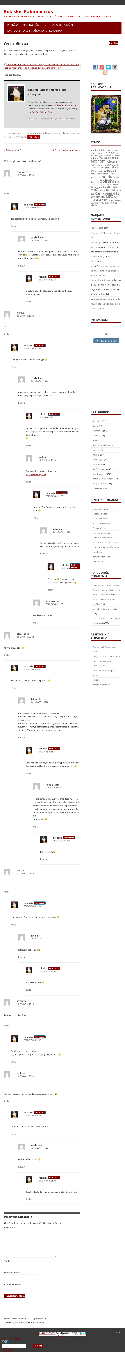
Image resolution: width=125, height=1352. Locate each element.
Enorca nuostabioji (101, 533)
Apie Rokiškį (31, 24)
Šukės (95, 679)
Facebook (45, 119)
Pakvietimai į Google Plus (104, 585)
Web (30, 119)
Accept (119, 1332)
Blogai (29, 133)
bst (92, 266)
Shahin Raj (39, 1322)
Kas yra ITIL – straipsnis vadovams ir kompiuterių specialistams (106, 661)
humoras (109, 165)
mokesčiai (95, 177)
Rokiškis (99, 190)
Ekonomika (98, 430)
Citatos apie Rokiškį (59, 24)
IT (34, 133)
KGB (92, 171)
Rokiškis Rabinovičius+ (42, 112)
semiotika (112, 193)
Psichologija (98, 459)
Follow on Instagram (108, 340)
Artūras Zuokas (98, 153)
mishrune (21, 1072)
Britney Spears (53, 133)
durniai (115, 157)
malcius (20, 312)
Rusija (99, 193)
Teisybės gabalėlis (13, 150)
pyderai (114, 184)
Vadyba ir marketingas (103, 478)
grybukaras (22, 171)
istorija (104, 167)
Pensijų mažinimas (101, 684)
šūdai (9, 137)
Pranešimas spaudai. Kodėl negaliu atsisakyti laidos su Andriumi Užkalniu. (105, 271)
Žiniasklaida (98, 488)
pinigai (96, 182)
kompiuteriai (69, 133)
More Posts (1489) (67, 119)
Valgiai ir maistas (100, 483)
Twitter (36, 119)
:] (91, 299)
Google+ (54, 119)
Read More (63, 1335)
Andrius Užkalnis (113, 150)
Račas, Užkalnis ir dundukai (66, 150)
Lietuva (110, 170)
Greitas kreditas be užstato (105, 542)
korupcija (99, 171)
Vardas (8, 1261)
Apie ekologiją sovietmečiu (105, 609)
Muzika (96, 450)
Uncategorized (99, 474)
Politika (96, 454)
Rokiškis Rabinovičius (28, 12)
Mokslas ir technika (101, 445)
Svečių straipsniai (101, 469)
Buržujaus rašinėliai (102, 523)
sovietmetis (98, 197)
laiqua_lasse (23, 633)
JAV (108, 167)
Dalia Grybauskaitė (101, 157)
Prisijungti (6, 1348)
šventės (99, 202)
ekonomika (101, 161)
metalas (114, 173)
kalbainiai (115, 167)
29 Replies (34, 137)
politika (107, 181)
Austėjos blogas (100, 513)
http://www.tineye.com (36, 474)
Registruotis (7, 1350)
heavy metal (96, 164)
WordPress (19, 1322)
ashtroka (21, 1000)
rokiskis (28, 204)
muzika (106, 176)
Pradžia (12, 24)
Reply (6, 193)
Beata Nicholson (100, 518)
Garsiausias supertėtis (103, 537)
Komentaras (10, 1227)
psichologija (106, 185)
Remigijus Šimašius (101, 187)
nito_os (20, 870)
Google (115, 161)
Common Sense (100, 528)
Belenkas (97, 421)
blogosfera (101, 155)
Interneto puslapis (12, 1284)
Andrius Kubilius (98, 150)
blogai (110, 153)
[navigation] (62, 1346)
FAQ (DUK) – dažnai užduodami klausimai (35, 30)
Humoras (97, 435)
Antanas (94, 233)
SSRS (109, 196)
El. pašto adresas (13, 1272)
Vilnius (102, 200)
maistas (104, 173)
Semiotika (97, 464)
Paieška (29, 1345)
